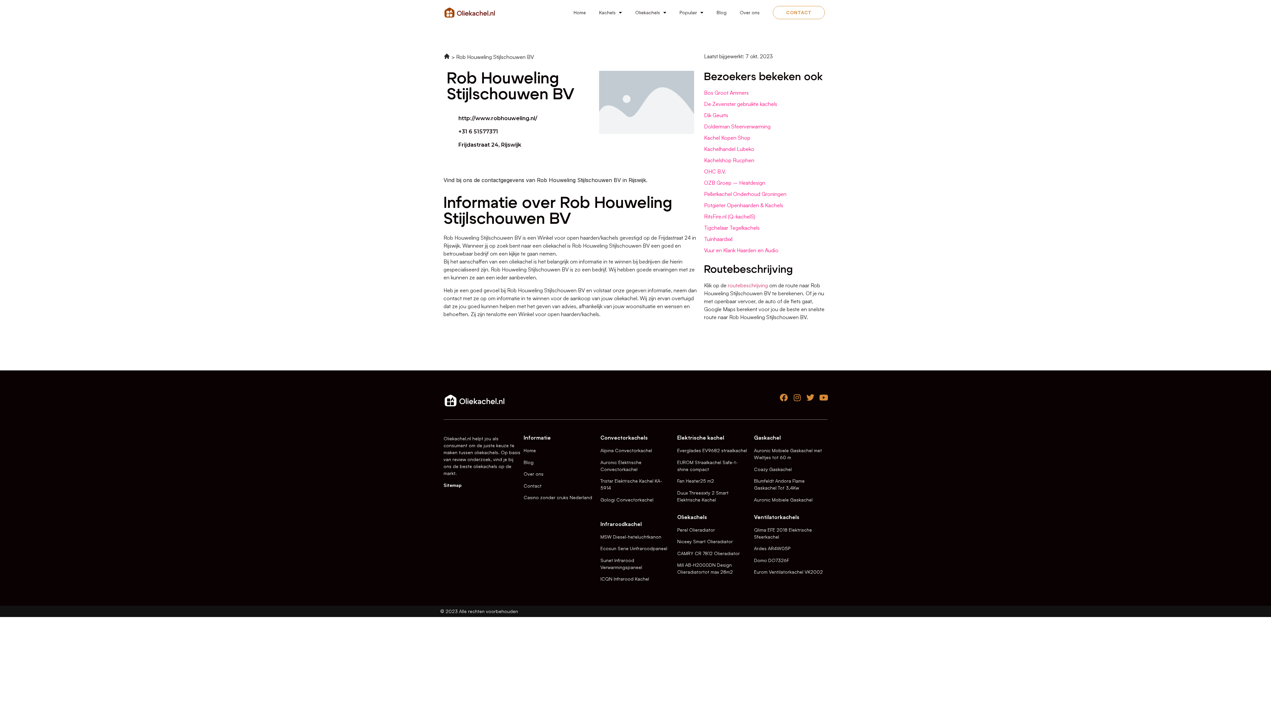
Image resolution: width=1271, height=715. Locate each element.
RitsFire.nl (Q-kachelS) (729, 216)
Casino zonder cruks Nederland (558, 497)
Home (580, 12)
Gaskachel (767, 437)
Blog (722, 12)
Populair (688, 12)
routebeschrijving (748, 285)
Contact (532, 486)
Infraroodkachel (621, 524)
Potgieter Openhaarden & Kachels (743, 205)
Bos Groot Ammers (726, 92)
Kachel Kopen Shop (727, 137)
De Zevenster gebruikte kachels (740, 104)
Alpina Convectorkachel (626, 450)
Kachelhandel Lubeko (729, 149)
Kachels (607, 12)
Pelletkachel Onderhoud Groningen (745, 194)
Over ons (750, 12)
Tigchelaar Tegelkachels (732, 227)
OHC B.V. (715, 171)
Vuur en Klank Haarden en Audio (741, 250)
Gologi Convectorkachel (626, 499)
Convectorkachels (624, 437)
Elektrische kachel (700, 437)
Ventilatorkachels (776, 517)
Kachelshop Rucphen (729, 160)
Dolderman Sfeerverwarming (737, 126)
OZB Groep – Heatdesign (734, 182)
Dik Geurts (716, 115)
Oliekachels (647, 12)
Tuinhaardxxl (718, 239)
